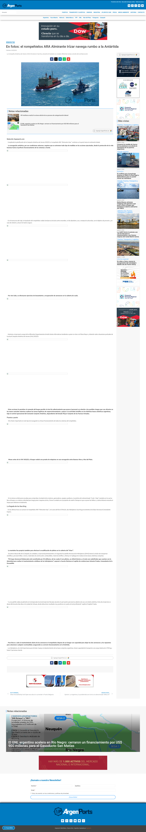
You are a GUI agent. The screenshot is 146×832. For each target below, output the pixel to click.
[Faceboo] (129, 5)
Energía (89, 12)
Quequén (102, 17)
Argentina (46, 17)
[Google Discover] (142, 5)
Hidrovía (61, 17)
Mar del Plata (87, 17)
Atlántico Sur (106, 12)
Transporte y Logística (77, 12)
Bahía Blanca (69, 17)
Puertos (65, 12)
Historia (133, 12)
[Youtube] (139, 5)
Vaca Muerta (54, 17)
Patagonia (95, 17)
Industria (97, 12)
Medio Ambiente (123, 12)
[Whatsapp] (83, 820)
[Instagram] (132, 5)
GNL (80, 17)
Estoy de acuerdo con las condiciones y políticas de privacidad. (50, 793)
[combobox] (8, 12)
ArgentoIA (88, 828)
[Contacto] (79, 820)
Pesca (115, 12)
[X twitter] (135, 5)
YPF (76, 17)
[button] (51, 59)
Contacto (141, 12)
